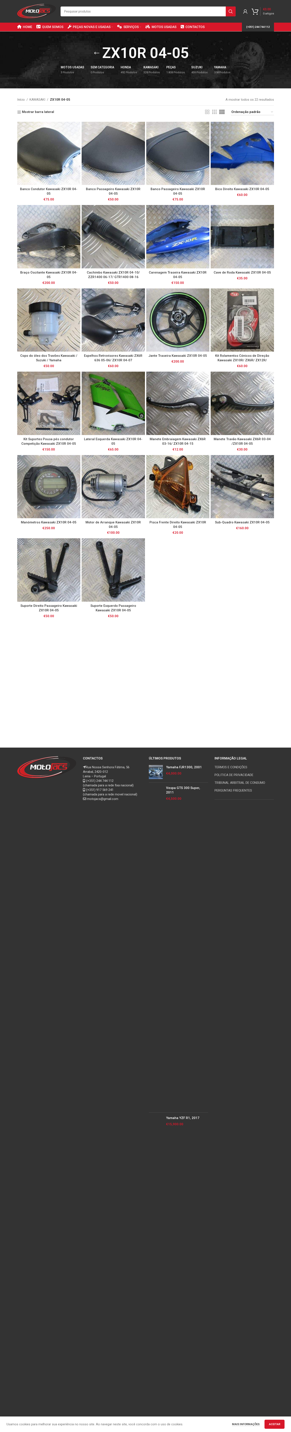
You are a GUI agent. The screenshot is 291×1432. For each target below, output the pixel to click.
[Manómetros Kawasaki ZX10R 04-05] (49, 486)
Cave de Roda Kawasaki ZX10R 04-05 (242, 272)
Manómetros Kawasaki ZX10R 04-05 (48, 522)
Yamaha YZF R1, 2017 (182, 1118)
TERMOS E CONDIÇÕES (231, 767)
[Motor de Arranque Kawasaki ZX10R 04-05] (113, 486)
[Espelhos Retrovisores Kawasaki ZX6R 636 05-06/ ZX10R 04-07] (113, 320)
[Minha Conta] (245, 11)
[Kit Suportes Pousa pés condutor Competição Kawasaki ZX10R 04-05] (49, 403)
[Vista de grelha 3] (214, 112)
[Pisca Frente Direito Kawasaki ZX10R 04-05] (178, 486)
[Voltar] (96, 53)
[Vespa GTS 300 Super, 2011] (156, 947)
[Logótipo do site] (36, 11)
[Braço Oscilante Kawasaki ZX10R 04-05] (49, 236)
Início (21, 100)
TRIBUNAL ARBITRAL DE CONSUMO (240, 783)
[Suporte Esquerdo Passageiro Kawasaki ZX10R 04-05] (113, 570)
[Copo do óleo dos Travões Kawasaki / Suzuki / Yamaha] (49, 320)
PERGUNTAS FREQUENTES (233, 790)
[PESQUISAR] (231, 11)
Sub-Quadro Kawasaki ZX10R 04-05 (242, 522)
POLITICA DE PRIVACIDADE (234, 775)
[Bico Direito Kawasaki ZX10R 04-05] (242, 153)
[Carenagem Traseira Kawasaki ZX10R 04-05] (178, 236)
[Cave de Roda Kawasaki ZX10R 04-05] (242, 236)
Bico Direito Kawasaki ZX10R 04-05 (242, 189)
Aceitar (274, 1424)
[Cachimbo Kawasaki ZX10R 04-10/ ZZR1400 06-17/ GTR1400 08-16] (113, 236)
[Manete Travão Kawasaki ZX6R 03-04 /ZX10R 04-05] (242, 403)
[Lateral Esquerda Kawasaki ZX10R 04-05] (113, 403)
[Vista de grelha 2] (207, 112)
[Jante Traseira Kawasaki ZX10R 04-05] (178, 320)
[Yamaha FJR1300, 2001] (156, 772)
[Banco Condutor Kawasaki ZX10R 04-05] (49, 153)
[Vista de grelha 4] (221, 112)
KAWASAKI (37, 100)
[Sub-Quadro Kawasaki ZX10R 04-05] (242, 486)
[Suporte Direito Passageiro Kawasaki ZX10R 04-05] (49, 570)
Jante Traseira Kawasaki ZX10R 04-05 (177, 356)
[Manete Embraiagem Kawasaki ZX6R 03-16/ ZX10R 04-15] (178, 403)
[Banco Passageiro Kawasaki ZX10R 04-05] (113, 153)
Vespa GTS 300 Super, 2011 (183, 790)
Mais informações (246, 1424)
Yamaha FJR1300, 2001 (184, 767)
